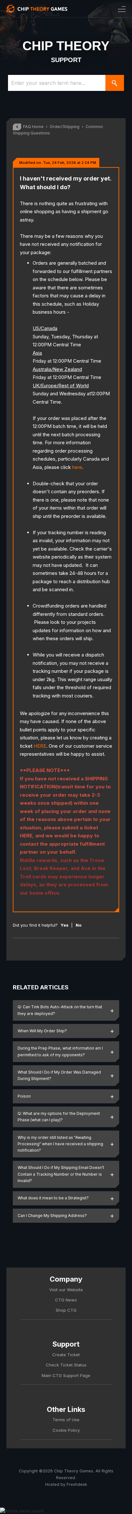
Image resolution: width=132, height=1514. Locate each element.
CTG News (66, 1299)
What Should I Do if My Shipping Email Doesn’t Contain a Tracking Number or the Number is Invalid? (61, 1174)
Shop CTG (66, 1310)
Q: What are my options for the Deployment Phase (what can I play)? (59, 1116)
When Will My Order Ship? (42, 1030)
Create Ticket (66, 1354)
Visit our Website (66, 1289)
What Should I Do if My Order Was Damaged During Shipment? (59, 1075)
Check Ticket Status (66, 1364)
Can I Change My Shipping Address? (52, 1215)
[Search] (114, 83)
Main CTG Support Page (66, 1375)
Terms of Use (66, 1419)
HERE (40, 746)
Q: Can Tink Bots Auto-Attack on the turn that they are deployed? (60, 1010)
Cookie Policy (66, 1430)
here (77, 467)
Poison (24, 1096)
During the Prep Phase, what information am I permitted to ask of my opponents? (60, 1051)
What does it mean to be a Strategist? (53, 1198)
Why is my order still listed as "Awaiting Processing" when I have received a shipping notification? (60, 1144)
